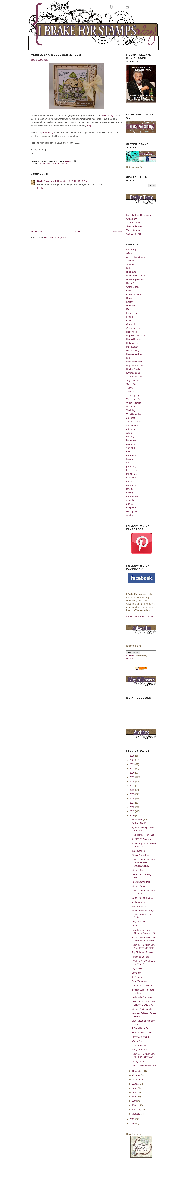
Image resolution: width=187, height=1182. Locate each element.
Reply (40, 188)
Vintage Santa (139, 886)
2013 (132, 803)
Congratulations (134, 294)
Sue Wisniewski (134, 234)
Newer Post (36, 231)
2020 (132, 773)
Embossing (131, 306)
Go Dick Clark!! (139, 823)
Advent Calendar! (140, 1037)
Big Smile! (137, 968)
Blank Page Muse (135, 279)
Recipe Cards (133, 369)
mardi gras (131, 474)
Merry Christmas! (140, 1050)
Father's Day (132, 313)
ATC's (129, 253)
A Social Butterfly (140, 1028)
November (137, 1071)
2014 (132, 798)
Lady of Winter (139, 921)
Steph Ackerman (134, 226)
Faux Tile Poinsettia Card (144, 1066)
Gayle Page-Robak (46, 181)
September (137, 1079)
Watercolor (131, 407)
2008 (132, 1123)
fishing (129, 459)
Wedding (130, 410)
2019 (132, 777)
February (137, 1109)
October (136, 1075)
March (135, 1105)
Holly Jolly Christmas (142, 997)
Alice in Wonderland (136, 257)
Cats (128, 291)
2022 (132, 768)
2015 (132, 794)
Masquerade (132, 347)
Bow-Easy (48, 132)
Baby (128, 268)
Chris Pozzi (132, 219)
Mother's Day (132, 350)
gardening (131, 466)
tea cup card (132, 511)
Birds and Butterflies (136, 275)
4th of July (131, 249)
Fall (128, 309)
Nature (129, 358)
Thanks (130, 392)
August (136, 1084)
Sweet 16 (131, 384)
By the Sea (131, 283)
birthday (130, 436)
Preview (130, 655)
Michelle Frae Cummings (138, 215)
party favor (131, 485)
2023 (132, 764)
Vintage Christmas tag (142, 1009)
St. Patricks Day (134, 376)
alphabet (130, 418)
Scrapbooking (133, 373)
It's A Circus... (138, 977)
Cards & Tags (132, 287)
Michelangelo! (138, 902)
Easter (129, 302)
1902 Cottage (39, 59)
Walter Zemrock (134, 230)
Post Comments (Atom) (55, 237)
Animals (130, 261)
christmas (131, 455)
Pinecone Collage (140, 957)
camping (130, 448)
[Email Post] (75, 161)
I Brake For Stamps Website (139, 616)
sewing (129, 493)
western (130, 515)
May (134, 1097)
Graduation (131, 324)
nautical (130, 481)
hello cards (131, 470)
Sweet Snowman (140, 906)
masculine (131, 478)
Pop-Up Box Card (135, 365)
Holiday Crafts (133, 343)
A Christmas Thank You (143, 835)
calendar (130, 444)
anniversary (132, 425)
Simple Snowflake (140, 855)
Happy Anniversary (135, 335)
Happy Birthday (133, 339)
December (137, 819)
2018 (132, 781)
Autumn (130, 264)
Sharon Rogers (133, 222)
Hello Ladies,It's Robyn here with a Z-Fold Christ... (143, 914)
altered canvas (133, 421)
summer (130, 504)
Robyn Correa (60, 164)
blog (89, 126)
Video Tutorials (133, 403)
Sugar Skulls (132, 380)
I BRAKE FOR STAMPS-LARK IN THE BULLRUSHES (144, 862)
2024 (132, 760)
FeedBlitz (131, 658)
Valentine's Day (134, 399)
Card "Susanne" (139, 981)
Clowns (135, 925)
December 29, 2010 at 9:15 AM (72, 181)
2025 (132, 756)
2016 (132, 790)
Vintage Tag (137, 870)
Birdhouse (131, 272)
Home (77, 231)
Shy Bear (136, 973)
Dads (129, 298)
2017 (132, 786)
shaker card (132, 496)
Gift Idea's (131, 320)
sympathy (131, 508)
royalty (129, 489)
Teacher (130, 388)
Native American (134, 354)
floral (128, 463)
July (134, 1088)
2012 (132, 807)
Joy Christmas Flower (142, 952)
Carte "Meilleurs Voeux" (143, 898)
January (136, 1114)
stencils (130, 500)
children (130, 451)
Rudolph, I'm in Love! (142, 1032)
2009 (132, 1119)
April (134, 1101)
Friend (129, 317)
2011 (132, 811)
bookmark (131, 440)
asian (129, 433)
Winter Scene (138, 1041)
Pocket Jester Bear (141, 882)
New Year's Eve (134, 362)
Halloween (131, 332)
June (135, 1092)
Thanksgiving (132, 395)
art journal (131, 429)
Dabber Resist (139, 1045)
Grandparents (133, 328)
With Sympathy (133, 414)
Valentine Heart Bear (142, 985)
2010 (132, 815)
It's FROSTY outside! (142, 839)
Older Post (117, 231)
